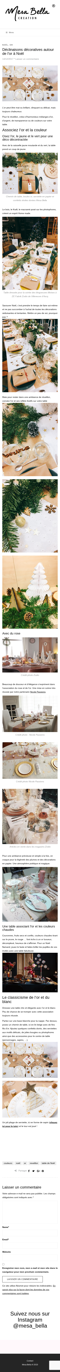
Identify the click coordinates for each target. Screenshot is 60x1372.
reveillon (34, 1163)
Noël (5, 45)
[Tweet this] (33, 1171)
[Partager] (29, 1171)
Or (11, 45)
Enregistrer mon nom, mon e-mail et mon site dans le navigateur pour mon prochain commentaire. (30, 1270)
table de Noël (48, 1163)
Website (6, 1252)
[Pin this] (43, 1171)
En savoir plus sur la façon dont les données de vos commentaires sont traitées (29, 1290)
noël (18, 1163)
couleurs (8, 1163)
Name (5, 1227)
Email (5, 1239)
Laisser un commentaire (27, 59)
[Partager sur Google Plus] (38, 1171)
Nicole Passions (38, 692)
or (25, 1163)
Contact (30, 1361)
